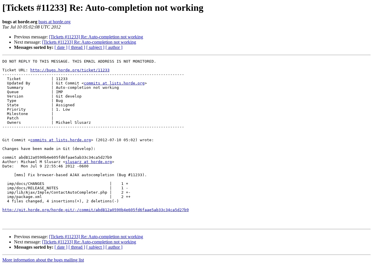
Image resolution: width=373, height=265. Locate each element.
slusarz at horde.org (88, 162)
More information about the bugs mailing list (43, 259)
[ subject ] (95, 47)
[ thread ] (76, 47)
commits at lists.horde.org (114, 83)
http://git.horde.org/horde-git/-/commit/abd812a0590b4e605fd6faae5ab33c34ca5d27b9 (95, 210)
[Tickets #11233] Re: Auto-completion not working (96, 36)
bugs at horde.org (54, 21)
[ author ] (113, 47)
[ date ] (60, 47)
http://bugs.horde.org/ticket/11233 (70, 70)
